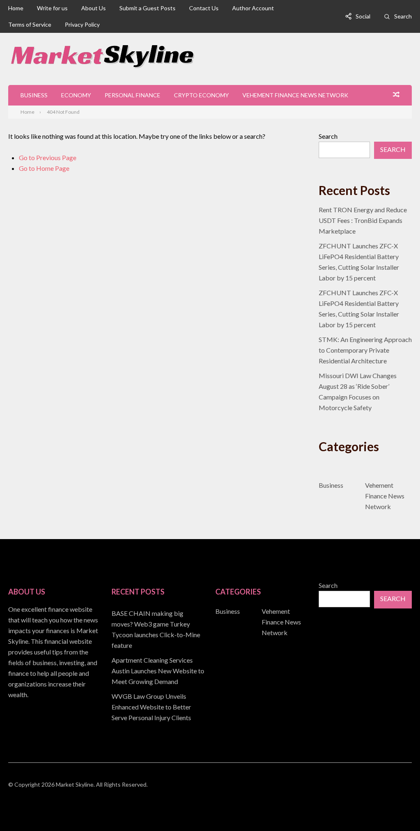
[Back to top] (397, 808)
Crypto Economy (201, 95)
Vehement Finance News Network (295, 95)
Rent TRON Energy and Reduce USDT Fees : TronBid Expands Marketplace (363, 220)
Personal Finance (132, 95)
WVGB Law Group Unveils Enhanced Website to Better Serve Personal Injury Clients (151, 706)
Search (403, 16)
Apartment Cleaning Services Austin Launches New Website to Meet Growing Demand (158, 670)
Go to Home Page (44, 168)
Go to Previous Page (47, 157)
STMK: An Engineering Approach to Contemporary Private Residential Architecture (365, 350)
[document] (158, 665)
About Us (93, 8)
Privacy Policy (82, 24)
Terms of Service (29, 24)
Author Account (253, 8)
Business (34, 95)
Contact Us (204, 8)
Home (15, 8)
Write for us (52, 8)
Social (363, 16)
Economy (76, 95)
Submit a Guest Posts (147, 8)
